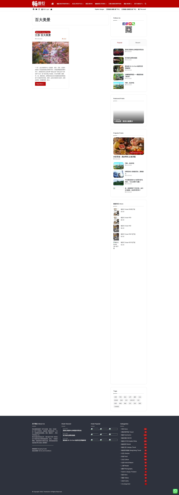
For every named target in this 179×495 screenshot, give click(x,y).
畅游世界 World (126, 444)
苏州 (135, 403)
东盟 (115, 397)
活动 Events (125, 481)
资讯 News (89, 3)
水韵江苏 (132, 400)
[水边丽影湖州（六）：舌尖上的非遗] (104, 435)
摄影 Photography (126, 469)
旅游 (121, 400)
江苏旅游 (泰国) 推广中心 (113, 9)
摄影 (135, 397)
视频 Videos (125, 478)
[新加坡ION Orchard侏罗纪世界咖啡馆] (118, 68)
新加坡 (116, 400)
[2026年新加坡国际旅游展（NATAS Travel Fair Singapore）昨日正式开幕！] (104, 430)
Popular (119, 43)
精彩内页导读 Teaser (127, 432)
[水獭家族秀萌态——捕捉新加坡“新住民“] (118, 77)
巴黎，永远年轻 (129, 83)
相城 (120, 403)
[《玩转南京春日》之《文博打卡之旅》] (113, 435)
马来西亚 (116, 406)
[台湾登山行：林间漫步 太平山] (113, 430)
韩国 (140, 403)
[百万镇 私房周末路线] (118, 60)
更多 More (127, 3)
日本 (126, 400)
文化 (140, 397)
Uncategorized (125, 484)
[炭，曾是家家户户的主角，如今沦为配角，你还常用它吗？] (118, 190)
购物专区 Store (100, 3)
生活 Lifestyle (77, 3)
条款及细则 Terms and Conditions (41, 450)
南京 (125, 397)
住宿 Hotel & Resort (127, 462)
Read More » (40, 84)
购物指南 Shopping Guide (39, 449)
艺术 (130, 403)
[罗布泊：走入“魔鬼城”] (95, 430)
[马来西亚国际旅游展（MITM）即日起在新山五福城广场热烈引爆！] (95, 441)
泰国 (115, 403)
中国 (120, 397)
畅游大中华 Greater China (129, 441)
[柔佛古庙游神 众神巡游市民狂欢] (118, 52)
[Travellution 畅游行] (38, 4)
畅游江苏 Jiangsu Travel (43, 32)
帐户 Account (142, 9)
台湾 (130, 397)
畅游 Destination (63, 3)
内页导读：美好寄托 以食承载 (124, 157)
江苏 (138, 400)
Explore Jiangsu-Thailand (128, 471)
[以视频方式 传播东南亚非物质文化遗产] (113, 441)
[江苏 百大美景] (50, 53)
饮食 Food (124, 456)
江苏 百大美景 (43, 35)
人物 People (125, 465)
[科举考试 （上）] (95, 435)
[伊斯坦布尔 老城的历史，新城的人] (118, 174)
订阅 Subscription (115, 3)
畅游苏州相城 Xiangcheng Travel (131, 450)
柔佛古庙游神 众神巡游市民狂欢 (134, 49)
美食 (125, 403)
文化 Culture (125, 459)
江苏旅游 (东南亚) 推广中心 (128, 9)
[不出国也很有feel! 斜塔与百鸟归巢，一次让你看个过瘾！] (118, 182)
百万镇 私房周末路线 (131, 58)
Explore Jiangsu (99, 9)
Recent (138, 43)
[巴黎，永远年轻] (118, 85)
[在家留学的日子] (104, 441)
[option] (128, 113)
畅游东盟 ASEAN (126, 438)
